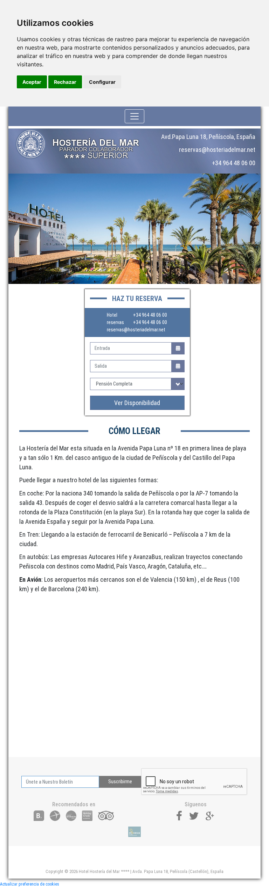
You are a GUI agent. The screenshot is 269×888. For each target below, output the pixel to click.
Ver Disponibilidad (137, 402)
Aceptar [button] (31, 82)
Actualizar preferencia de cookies (29, 884)
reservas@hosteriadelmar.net (136, 329)
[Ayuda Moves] (134, 832)
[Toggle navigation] (134, 116)
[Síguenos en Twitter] (194, 815)
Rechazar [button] (65, 82)
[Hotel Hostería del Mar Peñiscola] (82, 144)
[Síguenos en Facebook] (179, 815)
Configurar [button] (102, 82)
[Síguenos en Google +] (210, 815)
